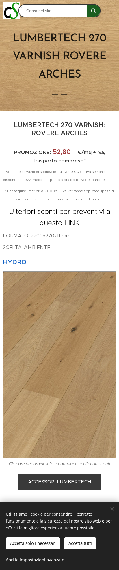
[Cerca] (93, 11)
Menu (110, 11)
